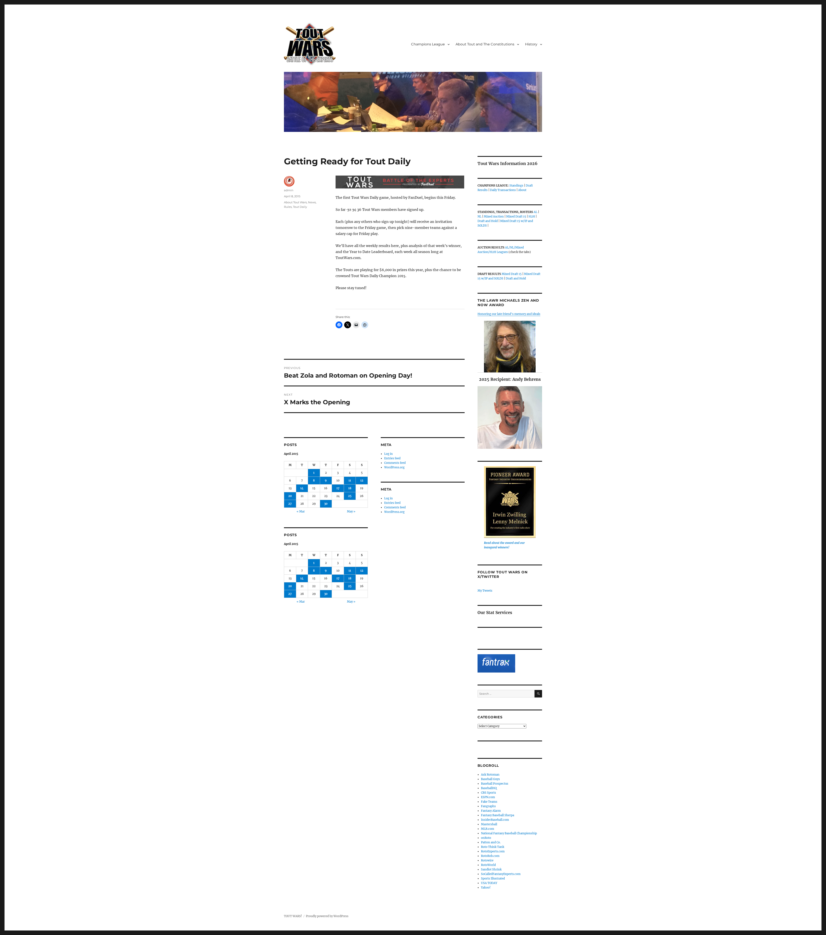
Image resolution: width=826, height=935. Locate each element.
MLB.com (487, 829)
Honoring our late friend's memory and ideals (509, 314)
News (312, 202)
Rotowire (487, 860)
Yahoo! (486, 887)
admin (288, 190)
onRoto (486, 838)
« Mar (301, 511)
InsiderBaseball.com (495, 820)
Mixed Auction (494, 216)
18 (349, 488)
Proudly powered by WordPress (327, 916)
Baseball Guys (490, 779)
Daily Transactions (503, 190)
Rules (288, 206)
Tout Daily (300, 206)
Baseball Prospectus (494, 783)
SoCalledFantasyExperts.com (501, 874)
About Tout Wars (295, 202)
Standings (516, 185)
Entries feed (392, 458)
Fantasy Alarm (491, 811)
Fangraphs (488, 806)
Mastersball (489, 824)
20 (290, 496)
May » (351, 511)
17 (337, 488)
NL (479, 216)
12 (361, 480)
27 (290, 504)
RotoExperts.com (493, 851)
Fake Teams (489, 802)
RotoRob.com (490, 856)
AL (535, 212)
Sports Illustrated (493, 878)
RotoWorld (488, 865)
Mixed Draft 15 (516, 216)
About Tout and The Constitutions (485, 44)
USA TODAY (489, 883)
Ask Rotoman (490, 774)
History (531, 44)
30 (326, 504)
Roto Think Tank (492, 847)
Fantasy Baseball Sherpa (497, 815)
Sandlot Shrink (491, 869)
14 (302, 488)
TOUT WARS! (293, 916)
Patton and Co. (491, 842)
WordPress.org (394, 467)
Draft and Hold (488, 221)
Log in (388, 454)
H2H (532, 216)
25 (349, 496)
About (522, 190)
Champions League (428, 44)
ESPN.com (488, 797)
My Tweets (485, 590)
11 (349, 480)
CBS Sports (488, 793)
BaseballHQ (489, 788)
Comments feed (395, 463)
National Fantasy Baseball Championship (509, 833)
